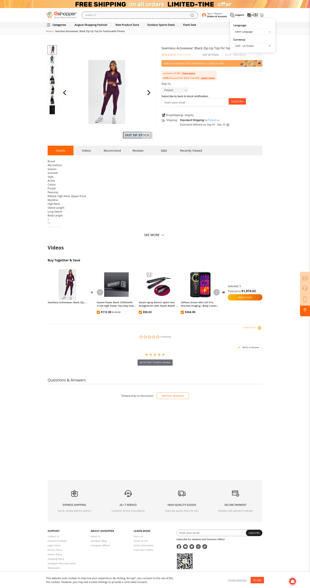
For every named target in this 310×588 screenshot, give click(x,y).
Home (49, 31)
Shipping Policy (56, 558)
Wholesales (54, 567)
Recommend (112, 150)
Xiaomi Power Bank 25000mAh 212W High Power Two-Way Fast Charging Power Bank (115, 304)
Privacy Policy (55, 549)
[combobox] (140, 15)
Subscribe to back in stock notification (184, 96)
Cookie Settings (237, 580)
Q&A (164, 150)
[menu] (155, 25)
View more (188, 73)
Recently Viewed (191, 150)
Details (60, 150)
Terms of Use (141, 540)
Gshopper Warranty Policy (62, 563)
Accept (257, 580)
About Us (95, 536)
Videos (86, 150)
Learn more (208, 78)
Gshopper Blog (99, 540)
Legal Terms (54, 545)
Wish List (138, 536)
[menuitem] (58, 25)
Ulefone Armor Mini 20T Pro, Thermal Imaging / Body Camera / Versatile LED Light (200, 304)
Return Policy (55, 554)
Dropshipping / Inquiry (180, 115)
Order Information (143, 545)
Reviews (138, 150)
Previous (100, 292)
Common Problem (57, 540)
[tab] (248, 347)
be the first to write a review (155, 362)
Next (216, 292)
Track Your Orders (143, 549)
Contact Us (53, 536)
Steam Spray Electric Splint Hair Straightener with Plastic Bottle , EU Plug (157, 304)
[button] (252, 46)
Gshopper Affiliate (100, 545)
